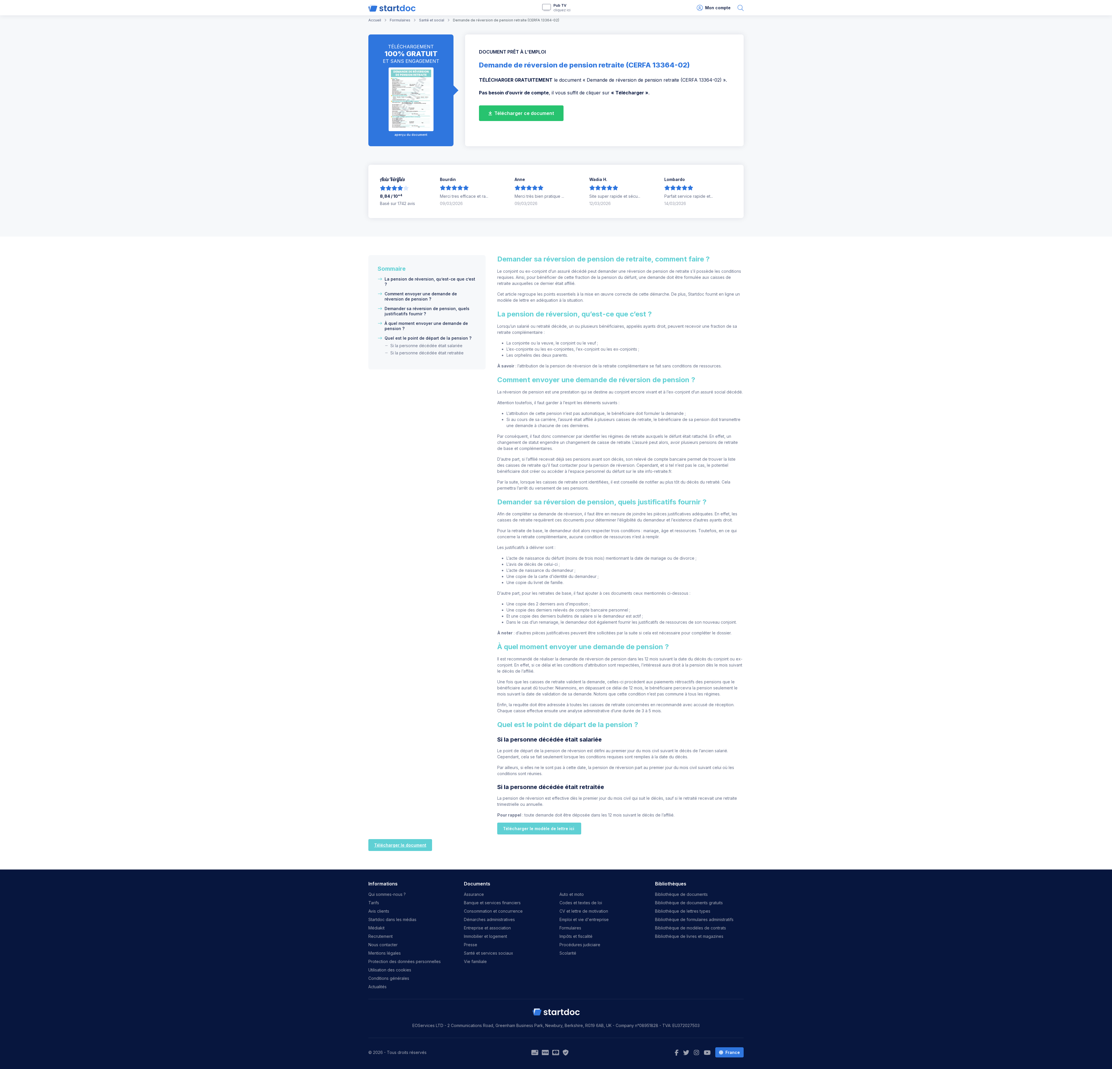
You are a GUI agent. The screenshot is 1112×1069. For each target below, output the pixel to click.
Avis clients (378, 911)
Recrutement (380, 936)
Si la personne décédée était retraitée (427, 352)
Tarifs (373, 902)
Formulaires (570, 927)
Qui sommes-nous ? (387, 894)
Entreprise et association (487, 927)
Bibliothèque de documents (681, 894)
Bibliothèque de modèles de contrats (690, 927)
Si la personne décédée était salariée (426, 345)
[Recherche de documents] (741, 8)
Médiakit (376, 927)
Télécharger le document (400, 845)
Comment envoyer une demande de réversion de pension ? (421, 296)
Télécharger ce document (523, 113)
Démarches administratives (489, 919)
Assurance (474, 894)
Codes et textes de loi (580, 902)
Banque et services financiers (492, 902)
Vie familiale (475, 961)
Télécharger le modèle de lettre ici (539, 828)
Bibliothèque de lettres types (682, 911)
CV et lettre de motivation (583, 911)
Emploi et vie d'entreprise (584, 919)
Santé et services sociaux (488, 953)
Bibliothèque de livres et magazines (689, 936)
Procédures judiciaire (579, 944)
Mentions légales (384, 953)
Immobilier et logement (485, 936)
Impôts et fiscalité (575, 936)
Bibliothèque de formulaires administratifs (694, 919)
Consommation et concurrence (493, 911)
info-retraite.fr (658, 471)
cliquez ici (561, 10)
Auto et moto (571, 894)
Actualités (377, 986)
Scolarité (567, 953)
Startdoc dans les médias (392, 919)
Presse (470, 944)
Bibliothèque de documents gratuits (689, 902)
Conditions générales (388, 978)
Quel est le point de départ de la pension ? (428, 338)
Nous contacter (383, 944)
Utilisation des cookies (389, 969)
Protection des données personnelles (404, 961)
